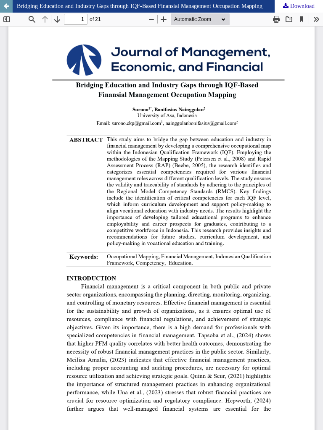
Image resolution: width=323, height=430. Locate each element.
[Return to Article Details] (6, 6)
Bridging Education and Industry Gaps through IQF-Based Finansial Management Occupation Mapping (139, 6)
